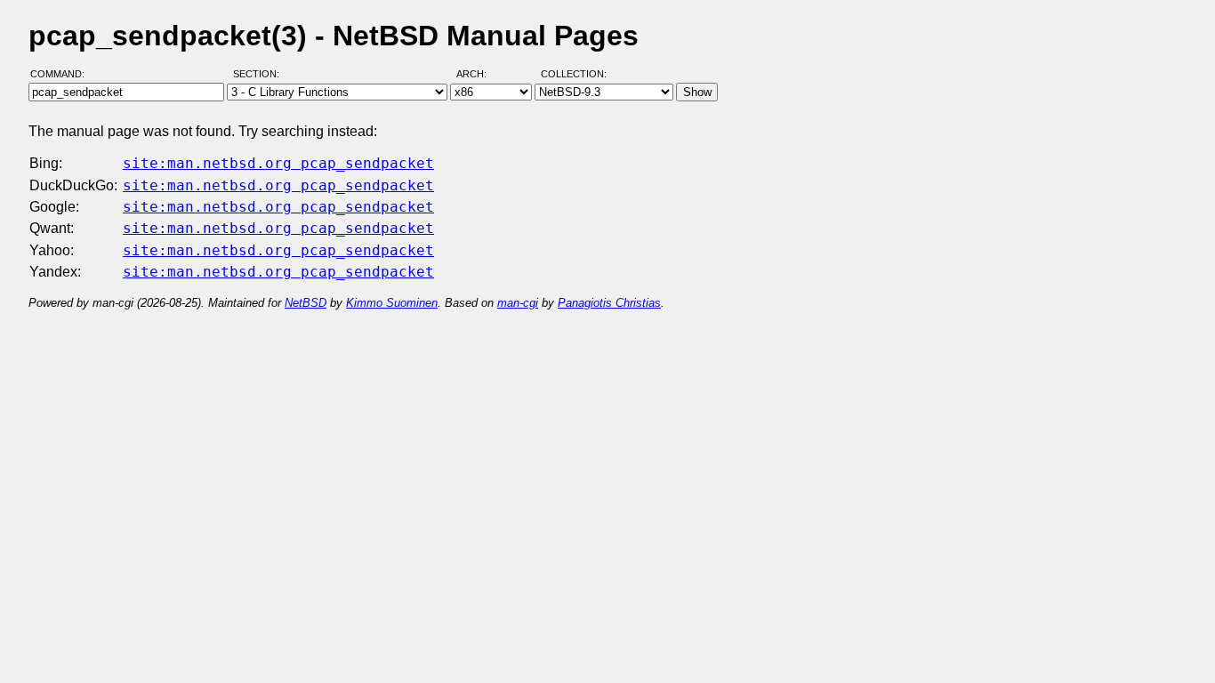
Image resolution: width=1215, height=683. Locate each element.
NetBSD (305, 302)
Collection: (574, 73)
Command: (62, 73)
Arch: (479, 73)
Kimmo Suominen (392, 302)
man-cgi (517, 302)
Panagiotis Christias (609, 302)
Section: (260, 73)
